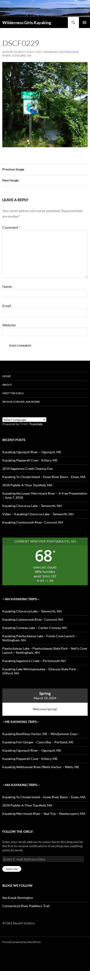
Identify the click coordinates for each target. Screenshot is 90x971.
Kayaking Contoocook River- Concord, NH (32, 522)
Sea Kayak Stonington (17, 898)
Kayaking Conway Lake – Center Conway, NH (34, 628)
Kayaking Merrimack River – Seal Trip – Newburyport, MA (43, 813)
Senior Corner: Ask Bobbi (21, 401)
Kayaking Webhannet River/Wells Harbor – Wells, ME (40, 767)
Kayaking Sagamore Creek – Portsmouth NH (34, 661)
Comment (11, 227)
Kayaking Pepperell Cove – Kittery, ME (29, 460)
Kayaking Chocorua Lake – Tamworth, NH (32, 506)
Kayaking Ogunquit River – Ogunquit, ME (31, 452)
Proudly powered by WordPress (21, 942)
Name (7, 286)
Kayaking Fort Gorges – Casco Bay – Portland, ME (37, 742)
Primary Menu (84, 22)
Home (6, 376)
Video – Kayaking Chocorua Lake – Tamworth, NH (38, 514)
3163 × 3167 (34, 52)
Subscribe (12, 869)
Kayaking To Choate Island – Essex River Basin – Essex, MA (44, 477)
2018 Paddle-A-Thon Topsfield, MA (27, 485)
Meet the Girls (13, 393)
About (7, 384)
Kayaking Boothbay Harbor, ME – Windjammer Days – (41, 734)
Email (6, 305)
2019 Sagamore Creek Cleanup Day (27, 468)
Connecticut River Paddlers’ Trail (26, 906)
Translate (35, 424)
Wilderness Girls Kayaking (26, 22)
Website (9, 325)
